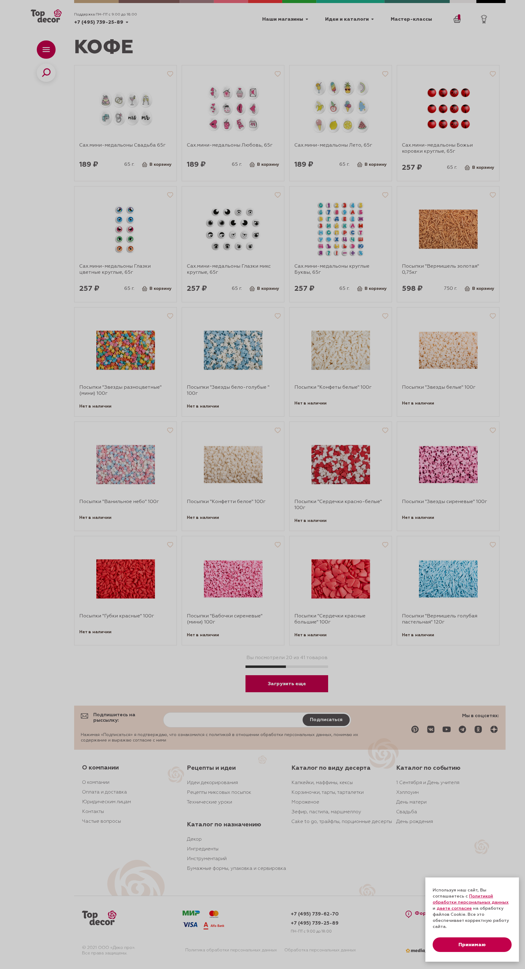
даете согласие (454, 908)
